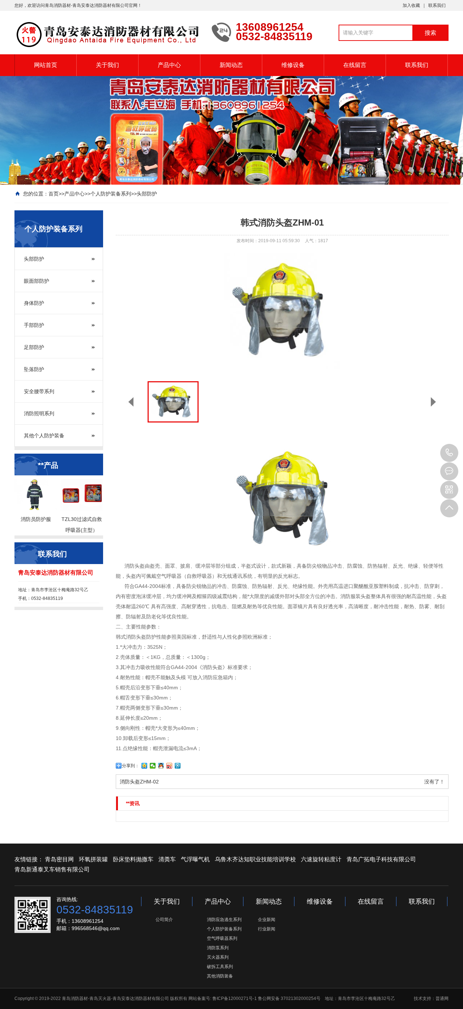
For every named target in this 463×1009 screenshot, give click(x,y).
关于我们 (107, 65)
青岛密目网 (59, 859)
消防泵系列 (218, 947)
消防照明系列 (39, 413)
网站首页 (45, 65)
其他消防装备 (220, 976)
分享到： (130, 765)
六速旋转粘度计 (321, 859)
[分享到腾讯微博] (178, 766)
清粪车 (167, 859)
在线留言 (354, 65)
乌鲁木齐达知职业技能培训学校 (255, 859)
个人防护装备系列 (110, 194)
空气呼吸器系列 (222, 938)
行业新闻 (266, 929)
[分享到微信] (153, 766)
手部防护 (34, 325)
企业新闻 (266, 919)
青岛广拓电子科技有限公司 (381, 859)
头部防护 (147, 194)
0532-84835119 (449, 453)
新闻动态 (231, 65)
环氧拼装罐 (93, 859)
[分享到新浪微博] (169, 766)
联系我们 (437, 5)
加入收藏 (411, 5)
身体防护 (34, 303)
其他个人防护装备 (44, 435)
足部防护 (34, 347)
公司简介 (164, 919)
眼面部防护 (36, 281)
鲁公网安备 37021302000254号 (289, 998)
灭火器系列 (218, 957)
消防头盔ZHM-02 (139, 782)
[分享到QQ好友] (161, 766)
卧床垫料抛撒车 (133, 859)
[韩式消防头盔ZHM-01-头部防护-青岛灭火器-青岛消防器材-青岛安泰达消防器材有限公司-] (107, 35)
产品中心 (169, 65)
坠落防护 (34, 369)
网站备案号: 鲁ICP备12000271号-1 (222, 998)
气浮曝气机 (195, 859)
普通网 (442, 998)
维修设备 (293, 65)
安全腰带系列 (39, 391)
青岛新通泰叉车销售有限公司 (52, 869)
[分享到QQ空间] (144, 766)
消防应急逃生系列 (224, 919)
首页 (53, 194)
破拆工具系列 (220, 966)
